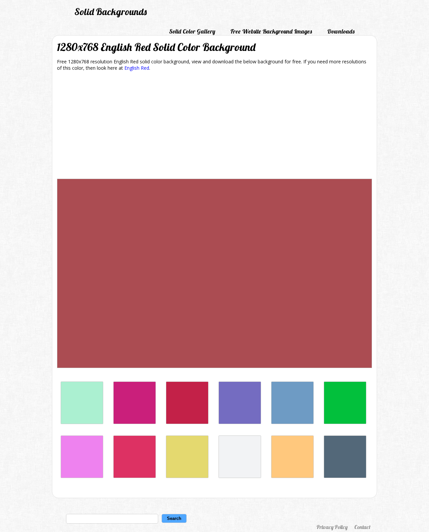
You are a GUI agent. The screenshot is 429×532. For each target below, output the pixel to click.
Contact (362, 527)
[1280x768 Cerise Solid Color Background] (134, 476)
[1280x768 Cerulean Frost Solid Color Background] (292, 422)
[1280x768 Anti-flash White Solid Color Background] (240, 476)
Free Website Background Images (271, 31)
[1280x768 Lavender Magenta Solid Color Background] (82, 476)
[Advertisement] (214, 126)
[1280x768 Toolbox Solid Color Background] (240, 422)
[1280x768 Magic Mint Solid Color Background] (82, 422)
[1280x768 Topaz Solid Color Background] (292, 476)
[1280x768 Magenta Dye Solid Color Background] (134, 422)
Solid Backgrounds (110, 11)
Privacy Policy (332, 527)
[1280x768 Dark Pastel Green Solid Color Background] (345, 422)
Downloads (341, 31)
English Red (136, 68)
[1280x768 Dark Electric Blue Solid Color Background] (345, 476)
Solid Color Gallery (192, 31)
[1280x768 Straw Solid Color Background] (187, 476)
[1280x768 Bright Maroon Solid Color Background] (187, 422)
